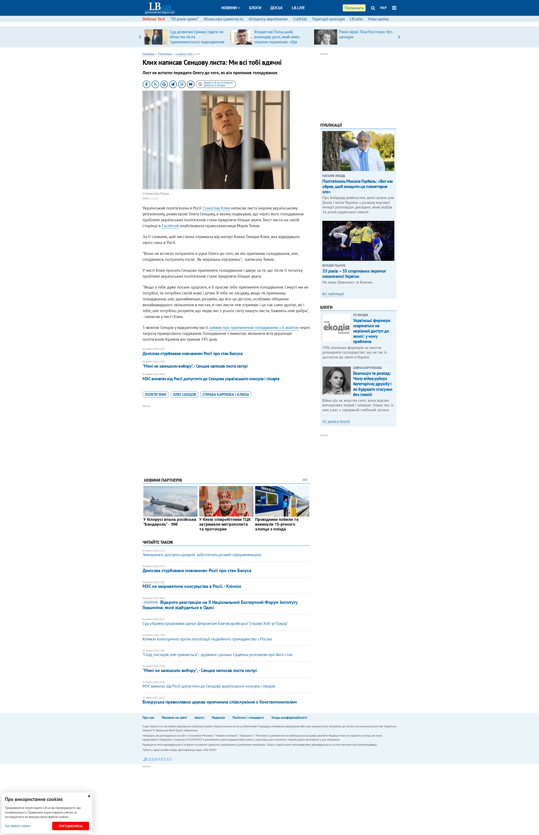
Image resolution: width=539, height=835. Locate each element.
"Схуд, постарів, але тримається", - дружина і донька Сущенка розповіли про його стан (217, 654)
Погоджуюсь (71, 826)
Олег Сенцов (184, 394)
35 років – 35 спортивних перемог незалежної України (354, 273)
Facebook (170, 225)
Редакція (218, 717)
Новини (229, 7)
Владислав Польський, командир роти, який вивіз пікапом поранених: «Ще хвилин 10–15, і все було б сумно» (277, 41)
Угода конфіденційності (289, 717)
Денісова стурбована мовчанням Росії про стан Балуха (192, 353)
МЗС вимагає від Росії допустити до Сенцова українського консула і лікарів (211, 379)
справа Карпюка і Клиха (226, 394)
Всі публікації (333, 294)
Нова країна (378, 18)
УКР (383, 7)
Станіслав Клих (216, 208)
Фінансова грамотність (223, 18)
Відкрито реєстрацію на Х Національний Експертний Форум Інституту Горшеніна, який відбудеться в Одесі (220, 604)
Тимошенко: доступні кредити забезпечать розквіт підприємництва (202, 554)
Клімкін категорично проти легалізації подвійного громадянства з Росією (207, 639)
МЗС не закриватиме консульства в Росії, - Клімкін (192, 586)
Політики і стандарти (248, 717)
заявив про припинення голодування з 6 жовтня (254, 327)
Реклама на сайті (174, 717)
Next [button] (399, 36)
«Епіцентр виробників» (268, 18)
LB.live (298, 7)
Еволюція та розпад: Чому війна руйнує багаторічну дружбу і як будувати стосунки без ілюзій (372, 383)
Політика (165, 54)
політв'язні (155, 394)
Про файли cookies (18, 826)
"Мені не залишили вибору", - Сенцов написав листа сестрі (195, 366)
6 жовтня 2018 (184, 54)
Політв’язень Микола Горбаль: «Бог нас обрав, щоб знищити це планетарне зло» (357, 186)
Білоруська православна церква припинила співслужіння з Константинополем (220, 702)
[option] (185, 36)
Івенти (199, 717)
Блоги (255, 7)
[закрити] (89, 796)
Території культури (328, 18)
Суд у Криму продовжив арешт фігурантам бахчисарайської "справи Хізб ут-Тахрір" (215, 623)
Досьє (276, 7)
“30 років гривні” (184, 18)
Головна (148, 54)
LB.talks (356, 18)
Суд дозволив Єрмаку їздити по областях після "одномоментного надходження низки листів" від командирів (196, 39)
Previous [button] (140, 36)
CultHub (300, 18)
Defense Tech (154, 18)
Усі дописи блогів (336, 421)
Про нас (148, 717)
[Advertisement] (226, 438)
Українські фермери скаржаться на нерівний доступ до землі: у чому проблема (371, 331)
